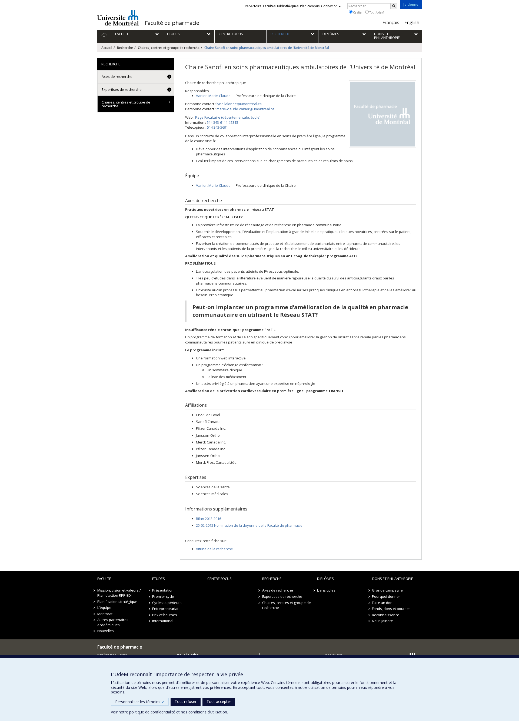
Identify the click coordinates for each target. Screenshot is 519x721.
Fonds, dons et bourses (391, 608)
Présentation (163, 590)
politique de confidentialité (152, 712)
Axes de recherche (117, 76)
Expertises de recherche (122, 89)
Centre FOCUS (219, 578)
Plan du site (333, 655)
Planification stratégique (117, 601)
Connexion (329, 6)
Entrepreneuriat (165, 608)
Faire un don (382, 602)
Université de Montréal (118, 17)
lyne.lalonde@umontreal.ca (239, 103)
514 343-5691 (217, 127)
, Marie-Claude (213, 95)
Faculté (104, 578)
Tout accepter (219, 701)
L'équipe (104, 607)
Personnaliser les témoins (139, 701)
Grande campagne (387, 590)
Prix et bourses (164, 614)
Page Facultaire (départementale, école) (227, 117)
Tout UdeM (376, 12)
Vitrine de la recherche (214, 548)
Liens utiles (326, 590)
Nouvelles (105, 630)
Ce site (356, 12)
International (162, 620)
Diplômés (325, 578)
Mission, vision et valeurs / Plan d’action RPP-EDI (119, 593)
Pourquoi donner (386, 596)
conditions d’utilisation (207, 712)
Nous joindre (382, 620)
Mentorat (104, 613)
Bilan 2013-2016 (208, 518)
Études (158, 578)
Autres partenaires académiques (112, 622)
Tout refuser (186, 701)
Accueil (106, 47)
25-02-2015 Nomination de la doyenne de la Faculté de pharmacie (249, 525)
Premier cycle (163, 596)
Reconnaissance (386, 614)
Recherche (125, 47)
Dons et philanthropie (392, 578)
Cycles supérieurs (167, 602)
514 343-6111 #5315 (222, 122)
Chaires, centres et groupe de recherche (168, 47)
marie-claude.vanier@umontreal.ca (245, 108)
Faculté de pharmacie (172, 23)
